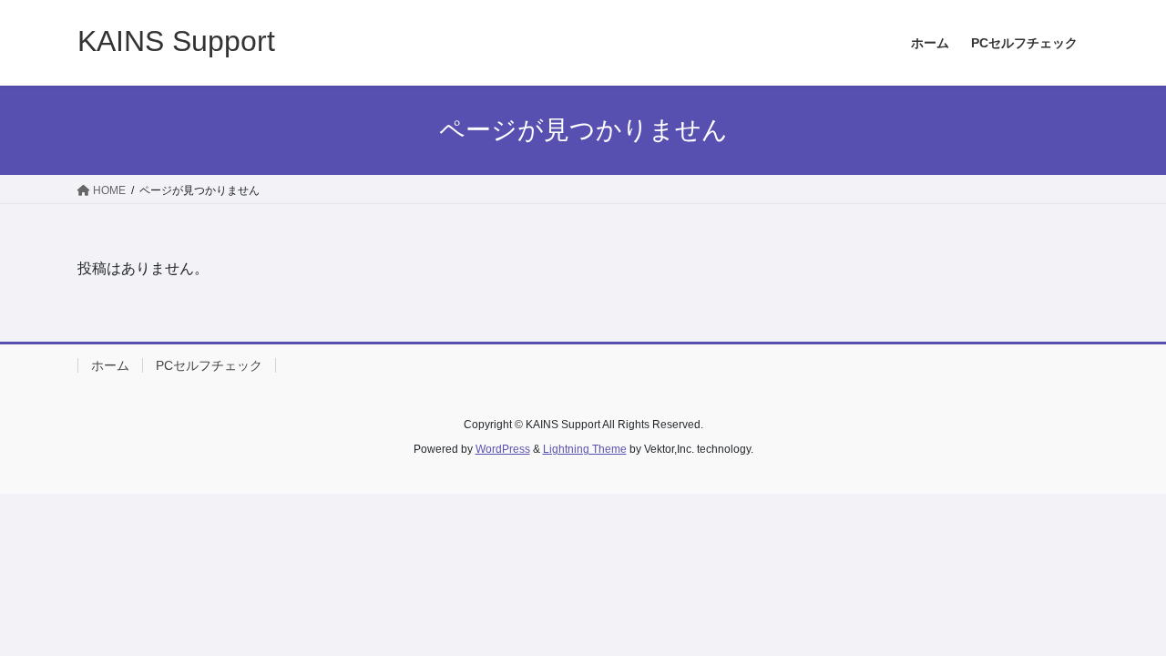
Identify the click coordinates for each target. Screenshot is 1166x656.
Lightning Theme (585, 449)
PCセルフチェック (209, 365)
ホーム (110, 365)
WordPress (503, 449)
